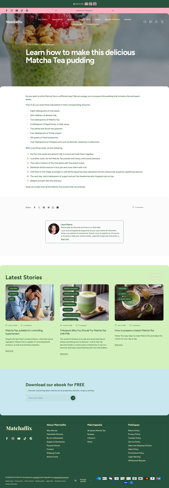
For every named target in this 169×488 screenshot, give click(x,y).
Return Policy (134, 430)
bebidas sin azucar (70, 294)
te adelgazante (69, 304)
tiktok (12, 299)
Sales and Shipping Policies (140, 445)
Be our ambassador (55, 438)
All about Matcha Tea (96, 430)
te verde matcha (125, 299)
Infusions (91, 438)
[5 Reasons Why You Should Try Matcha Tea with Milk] (84, 302)
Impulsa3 (36, 477)
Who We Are (52, 430)
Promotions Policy (136, 453)
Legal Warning (134, 457)
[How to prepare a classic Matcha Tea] (139, 302)
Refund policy (10, 481)
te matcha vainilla (70, 320)
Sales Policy (133, 449)
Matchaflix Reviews (55, 434)
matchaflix (13, 288)
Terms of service (29, 481)
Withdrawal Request (137, 460)
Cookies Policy (134, 438)
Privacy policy (19, 481)
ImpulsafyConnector (61, 477)
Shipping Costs (53, 453)
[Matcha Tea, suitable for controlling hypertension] (30, 302)
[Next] (112, 10)
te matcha (13, 294)
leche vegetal (69, 299)
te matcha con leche (71, 315)
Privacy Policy (134, 434)
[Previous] (56, 10)
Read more (65, 239)
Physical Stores (53, 445)
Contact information (11, 484)
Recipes (90, 434)
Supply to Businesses (56, 442)
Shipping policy (40, 481)
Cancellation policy (60, 481)
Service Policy (134, 442)
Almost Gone (52, 457)
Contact (50, 449)
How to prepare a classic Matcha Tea (134, 330)
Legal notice (49, 481)
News (89, 442)
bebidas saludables (71, 288)
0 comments (139, 207)
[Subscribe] (73, 398)
